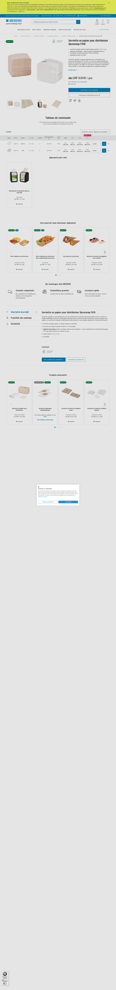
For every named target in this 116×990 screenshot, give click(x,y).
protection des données (42, 496)
